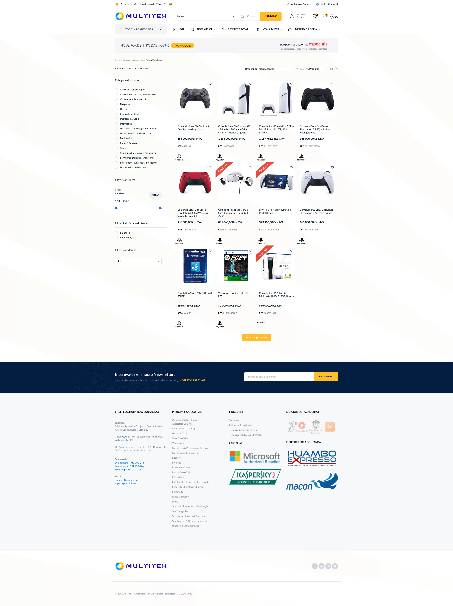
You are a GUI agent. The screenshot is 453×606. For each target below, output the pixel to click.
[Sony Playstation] (179, 157)
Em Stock (125, 232)
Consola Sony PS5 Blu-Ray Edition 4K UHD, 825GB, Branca (276, 294)
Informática (126, 123)
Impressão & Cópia (129, 118)
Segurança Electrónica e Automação (138, 153)
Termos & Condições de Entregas (245, 434)
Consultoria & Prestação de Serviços (138, 94)
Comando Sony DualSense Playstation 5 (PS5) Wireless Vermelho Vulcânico (192, 213)
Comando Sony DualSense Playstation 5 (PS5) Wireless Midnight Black (315, 129)
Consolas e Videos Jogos (134, 60)
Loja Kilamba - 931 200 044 (129, 466)
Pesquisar (271, 16)
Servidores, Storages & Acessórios (137, 157)
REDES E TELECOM (238, 29)
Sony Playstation (180, 438)
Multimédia (126, 138)
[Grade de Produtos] (331, 69)
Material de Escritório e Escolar (136, 133)
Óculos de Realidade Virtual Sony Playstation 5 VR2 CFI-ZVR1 (233, 213)
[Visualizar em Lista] (336, 69)
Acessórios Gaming (182, 423)
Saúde (123, 148)
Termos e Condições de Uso (243, 429)
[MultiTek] (141, 16)
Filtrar (155, 195)
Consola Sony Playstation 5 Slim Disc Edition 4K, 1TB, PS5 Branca (276, 129)
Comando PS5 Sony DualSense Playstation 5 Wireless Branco (316, 211)
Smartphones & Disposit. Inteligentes (138, 162)
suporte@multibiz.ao (125, 483)
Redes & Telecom (128, 143)
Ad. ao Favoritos (210, 84)
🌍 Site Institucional (327, 3)
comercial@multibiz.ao (126, 480)
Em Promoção (127, 237)
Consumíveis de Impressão (133, 99)
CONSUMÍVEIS (271, 29)
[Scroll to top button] (445, 598)
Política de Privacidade (240, 425)
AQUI (125, 436)
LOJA (181, 29)
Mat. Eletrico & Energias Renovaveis (138, 128)
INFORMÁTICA (204, 29)
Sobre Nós (234, 420)
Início (117, 60)
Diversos (124, 109)
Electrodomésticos (129, 114)
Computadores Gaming (184, 428)
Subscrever (326, 376)
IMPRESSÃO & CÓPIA (305, 29)
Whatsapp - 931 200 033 (128, 469)
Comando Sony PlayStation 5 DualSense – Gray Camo (193, 128)
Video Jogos (178, 443)
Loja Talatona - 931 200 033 (129, 462)
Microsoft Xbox (180, 433)
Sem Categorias (180, 511)
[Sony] (260, 322)
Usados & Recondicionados (133, 167)
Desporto (125, 104)
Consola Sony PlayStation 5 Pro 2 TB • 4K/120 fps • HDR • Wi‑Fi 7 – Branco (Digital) (235, 129)
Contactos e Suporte (300, 3)
